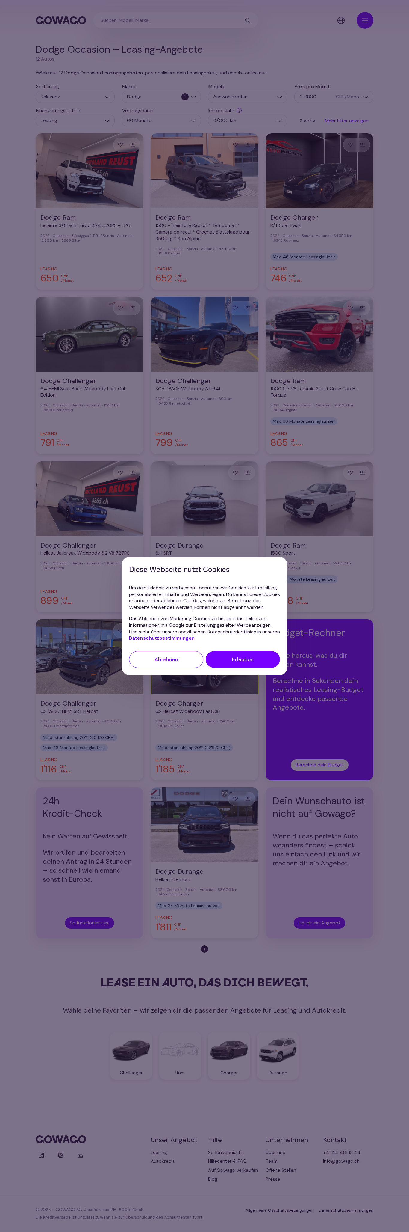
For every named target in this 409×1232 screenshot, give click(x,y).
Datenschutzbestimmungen (162, 638)
